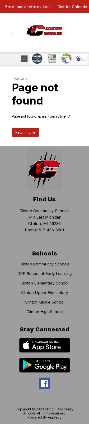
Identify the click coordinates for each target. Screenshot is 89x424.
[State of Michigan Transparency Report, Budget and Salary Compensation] (66, 59)
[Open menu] (12, 33)
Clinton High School (45, 311)
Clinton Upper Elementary (44, 292)
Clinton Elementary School (44, 283)
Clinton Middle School (44, 302)
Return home (25, 132)
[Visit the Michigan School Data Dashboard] (80, 59)
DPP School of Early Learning (44, 273)
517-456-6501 (51, 230)
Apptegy (54, 417)
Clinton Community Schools (44, 264)
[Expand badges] (24, 58)
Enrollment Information (27, 6)
